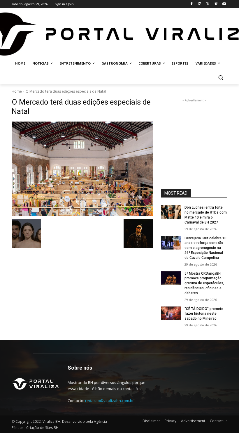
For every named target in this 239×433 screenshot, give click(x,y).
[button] (220, 77)
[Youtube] (224, 4)
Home (17, 91)
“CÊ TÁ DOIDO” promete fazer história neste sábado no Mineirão (203, 314)
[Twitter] (208, 4)
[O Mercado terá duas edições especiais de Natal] (82, 169)
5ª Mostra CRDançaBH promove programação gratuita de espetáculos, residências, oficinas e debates (204, 283)
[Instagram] (199, 4)
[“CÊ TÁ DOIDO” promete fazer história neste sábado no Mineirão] (171, 313)
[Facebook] (191, 4)
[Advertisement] (194, 132)
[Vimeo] (215, 4)
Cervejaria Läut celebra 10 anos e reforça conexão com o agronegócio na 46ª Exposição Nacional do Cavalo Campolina (205, 248)
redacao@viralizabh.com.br (109, 400)
